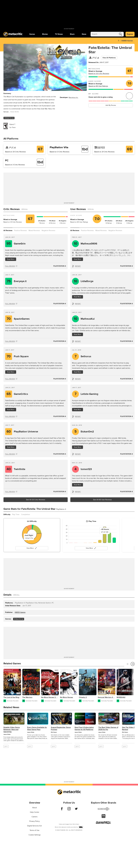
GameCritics (17, 394)
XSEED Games (127, 41)
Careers (34, 817)
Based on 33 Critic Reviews (99, 73)
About (34, 808)
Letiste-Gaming (86, 394)
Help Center (34, 812)
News (84, 34)
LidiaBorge (83, 281)
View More (30, 548)
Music (72, 34)
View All (24, 209)
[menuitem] (32, 34)
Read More (10, 259)
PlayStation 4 (59, 266)
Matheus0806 (85, 244)
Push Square (18, 356)
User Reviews (78, 209)
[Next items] (133, 664)
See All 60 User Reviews (102, 500)
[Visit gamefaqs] (103, 823)
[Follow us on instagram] (69, 810)
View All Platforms (109, 58)
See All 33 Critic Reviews (35, 500)
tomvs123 (83, 469)
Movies (45, 34)
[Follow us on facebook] (62, 810)
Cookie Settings (35, 835)
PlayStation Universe (22, 431)
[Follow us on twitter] (76, 810)
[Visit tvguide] (103, 817)
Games (32, 34)
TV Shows (59, 34)
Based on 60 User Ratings (98, 86)
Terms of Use (34, 830)
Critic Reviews (11, 209)
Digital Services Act (34, 826)
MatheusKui (84, 319)
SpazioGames (18, 319)
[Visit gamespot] (103, 810)
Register (130, 34)
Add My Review (111, 105)
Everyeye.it (17, 281)
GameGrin (16, 244)
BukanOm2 (84, 431)
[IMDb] (80, 827)
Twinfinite (16, 469)
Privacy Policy (34, 821)
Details (7, 594)
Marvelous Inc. (73, 97)
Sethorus (83, 356)
